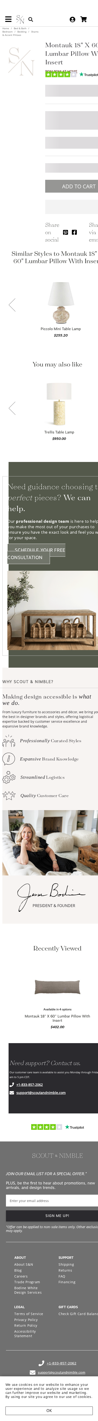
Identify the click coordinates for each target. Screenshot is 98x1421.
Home (6, 28)
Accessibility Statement (25, 1333)
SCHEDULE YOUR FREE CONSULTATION (36, 553)
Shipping (66, 1264)
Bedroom (7, 31)
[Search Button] (30, 19)
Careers (21, 1276)
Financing (67, 1282)
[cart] (83, 19)
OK (49, 1410)
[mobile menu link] (8, 20)
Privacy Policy (26, 1319)
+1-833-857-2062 (29, 1084)
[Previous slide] (12, 305)
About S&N (23, 1264)
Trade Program (27, 1282)
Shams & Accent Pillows (20, 33)
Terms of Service (28, 1314)
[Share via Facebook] (74, 232)
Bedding (22, 31)
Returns (65, 1270)
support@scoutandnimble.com (41, 1092)
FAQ (62, 1276)
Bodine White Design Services (28, 1290)
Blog (18, 1270)
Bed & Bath (20, 28)
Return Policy (25, 1325)
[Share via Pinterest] (65, 232)
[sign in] (72, 19)
